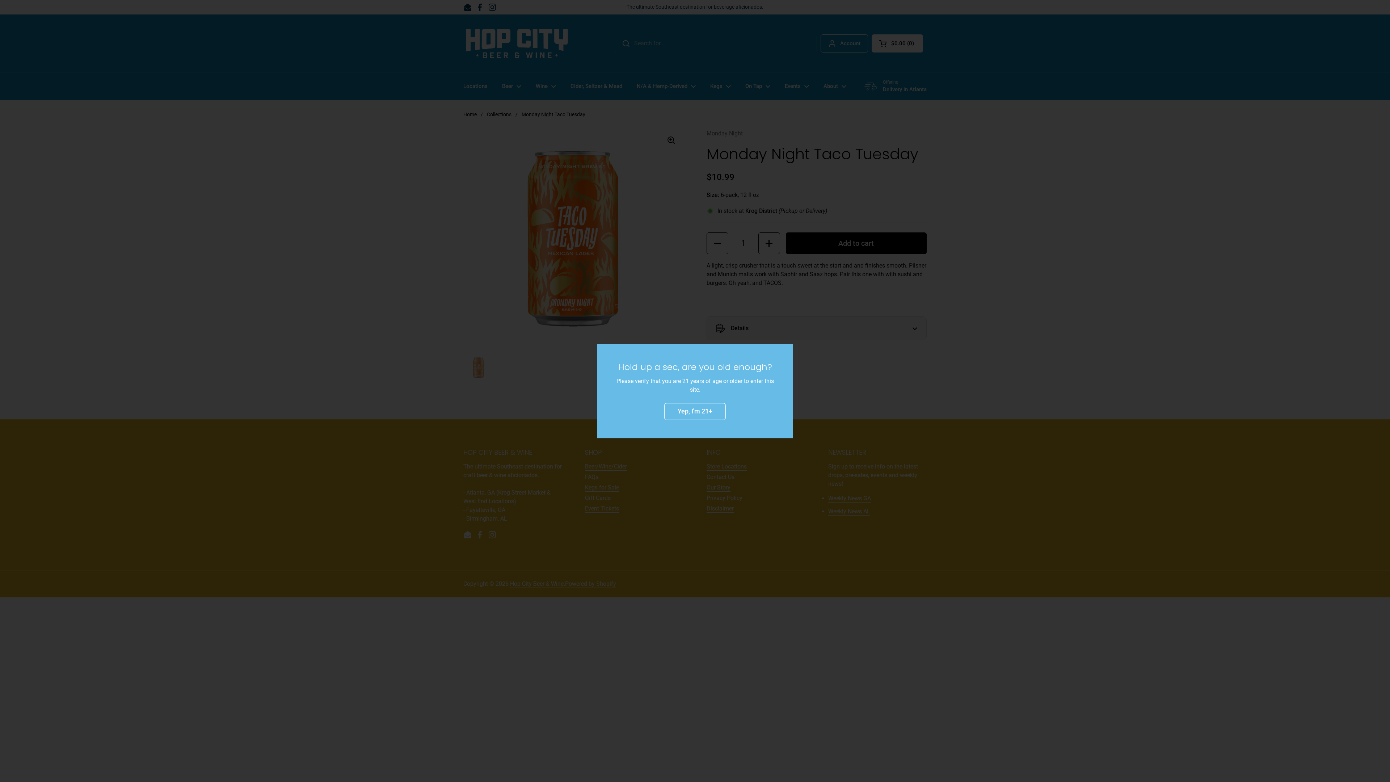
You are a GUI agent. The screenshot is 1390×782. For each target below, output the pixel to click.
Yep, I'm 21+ (695, 411)
